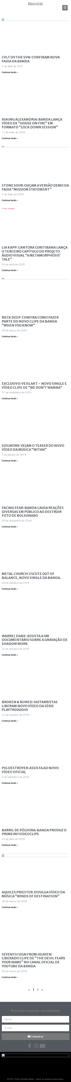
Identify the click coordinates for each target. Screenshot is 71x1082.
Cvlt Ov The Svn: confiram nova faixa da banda (31, 59)
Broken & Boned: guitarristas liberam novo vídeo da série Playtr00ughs (30, 706)
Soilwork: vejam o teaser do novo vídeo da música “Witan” (33, 447)
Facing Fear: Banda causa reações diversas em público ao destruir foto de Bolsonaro (33, 512)
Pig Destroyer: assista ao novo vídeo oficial (30, 770)
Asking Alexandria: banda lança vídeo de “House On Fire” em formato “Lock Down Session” (32, 123)
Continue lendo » (10, 72)
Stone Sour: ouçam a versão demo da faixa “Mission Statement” (35, 187)
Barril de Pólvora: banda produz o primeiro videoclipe (34, 832)
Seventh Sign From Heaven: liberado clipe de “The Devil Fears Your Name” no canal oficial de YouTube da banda (33, 960)
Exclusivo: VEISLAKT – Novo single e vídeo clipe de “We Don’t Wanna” (34, 385)
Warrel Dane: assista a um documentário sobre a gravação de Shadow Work (35, 640)
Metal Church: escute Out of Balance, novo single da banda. (31, 576)
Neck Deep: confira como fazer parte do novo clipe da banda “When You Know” (30, 321)
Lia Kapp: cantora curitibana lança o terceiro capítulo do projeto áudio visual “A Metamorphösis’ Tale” (35, 253)
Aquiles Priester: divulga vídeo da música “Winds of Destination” (33, 894)
